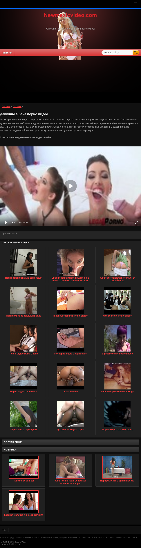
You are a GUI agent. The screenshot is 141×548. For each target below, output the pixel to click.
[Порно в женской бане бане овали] (23, 276)
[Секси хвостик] (70, 389)
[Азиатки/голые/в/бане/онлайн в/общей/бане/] (117, 276)
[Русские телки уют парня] (70, 427)
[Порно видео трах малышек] (117, 427)
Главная (7, 52)
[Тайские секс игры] (23, 467)
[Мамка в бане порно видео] (117, 313)
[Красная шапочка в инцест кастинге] (23, 501)
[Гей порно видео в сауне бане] (70, 351)
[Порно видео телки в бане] (23, 351)
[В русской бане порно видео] (117, 351)
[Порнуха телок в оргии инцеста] (117, 467)
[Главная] (70, 17)
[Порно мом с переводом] (23, 427)
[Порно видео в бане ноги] (23, 389)
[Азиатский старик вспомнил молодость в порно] (70, 467)
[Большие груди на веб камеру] (117, 389)
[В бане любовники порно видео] (70, 313)
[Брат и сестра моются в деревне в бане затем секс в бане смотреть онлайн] (70, 276)
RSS (4, 530)
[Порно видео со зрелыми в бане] (23, 313)
